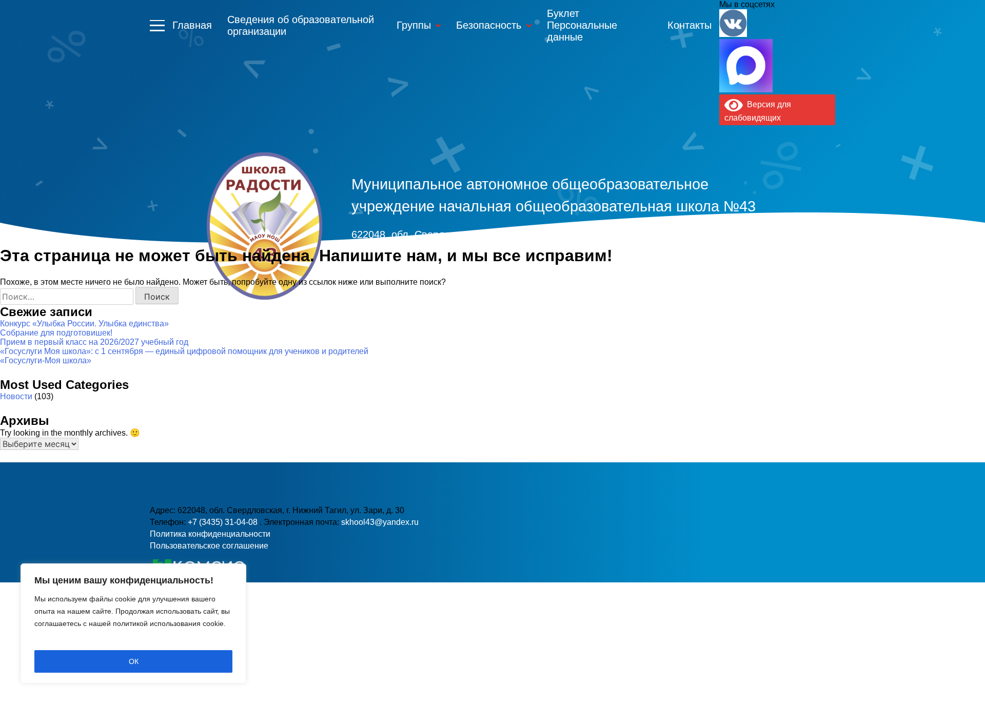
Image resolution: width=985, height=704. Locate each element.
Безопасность (488, 25)
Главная (192, 25)
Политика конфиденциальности (210, 534)
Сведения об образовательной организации (300, 25)
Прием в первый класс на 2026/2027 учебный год (94, 342)
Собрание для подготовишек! (56, 332)
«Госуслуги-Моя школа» (45, 360)
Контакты (689, 25)
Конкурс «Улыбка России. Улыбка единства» (84, 323)
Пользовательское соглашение (209, 545)
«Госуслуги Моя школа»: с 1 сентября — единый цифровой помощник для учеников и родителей (184, 351)
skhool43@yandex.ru (643, 253)
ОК (134, 661)
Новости (16, 396)
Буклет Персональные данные (582, 25)
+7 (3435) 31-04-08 (224, 522)
